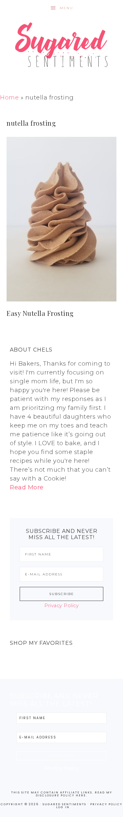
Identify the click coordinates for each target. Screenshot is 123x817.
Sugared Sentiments (61, 49)
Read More (27, 487)
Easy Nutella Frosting (40, 313)
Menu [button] (66, 8)
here (81, 795)
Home (9, 97)
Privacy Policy (61, 605)
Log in (63, 807)
